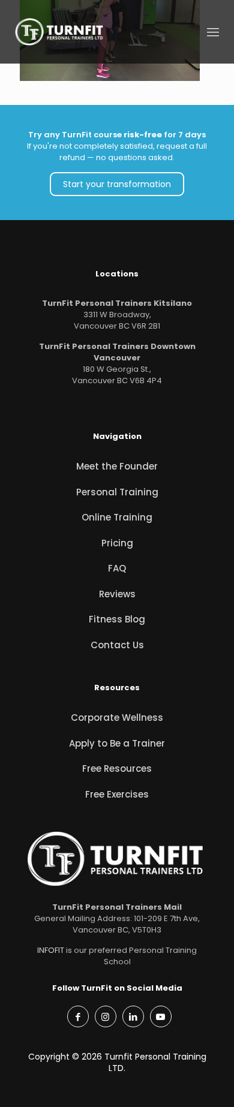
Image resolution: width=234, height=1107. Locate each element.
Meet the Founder (117, 466)
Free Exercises (117, 794)
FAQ (117, 568)
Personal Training (117, 492)
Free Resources (117, 768)
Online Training (117, 517)
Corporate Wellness (117, 717)
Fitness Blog (117, 619)
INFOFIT (50, 950)
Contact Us (117, 645)
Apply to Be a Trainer (117, 743)
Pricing (117, 543)
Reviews (117, 594)
